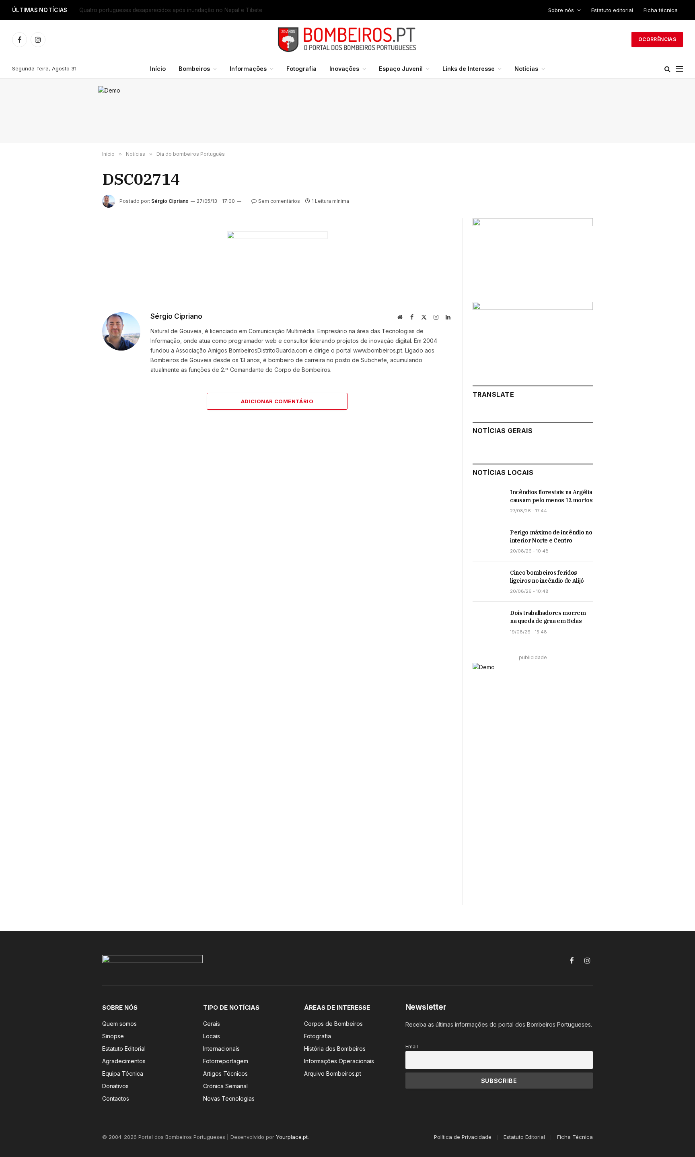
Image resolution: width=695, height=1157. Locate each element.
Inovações (344, 68)
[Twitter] (73, 275)
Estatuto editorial (612, 10)
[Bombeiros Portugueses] (347, 39)
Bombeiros (194, 68)
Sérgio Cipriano (170, 201)
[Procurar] (667, 69)
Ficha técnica (661, 10)
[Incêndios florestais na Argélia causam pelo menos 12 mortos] (488, 501)
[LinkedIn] (73, 293)
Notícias (526, 68)
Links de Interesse (468, 68)
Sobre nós (561, 10)
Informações (248, 68)
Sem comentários (279, 201)
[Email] (73, 330)
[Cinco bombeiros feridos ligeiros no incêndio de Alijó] (488, 581)
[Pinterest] (73, 312)
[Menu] (679, 69)
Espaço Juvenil (401, 68)
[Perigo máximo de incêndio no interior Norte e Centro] (488, 541)
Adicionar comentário (277, 401)
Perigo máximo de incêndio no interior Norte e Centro (551, 536)
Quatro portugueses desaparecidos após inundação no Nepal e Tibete (170, 10)
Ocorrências (657, 39)
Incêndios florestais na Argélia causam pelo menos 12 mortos (551, 496)
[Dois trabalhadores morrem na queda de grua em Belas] (488, 621)
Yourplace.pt (292, 1137)
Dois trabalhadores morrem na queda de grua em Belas (548, 617)
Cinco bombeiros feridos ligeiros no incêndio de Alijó (547, 576)
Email (411, 1047)
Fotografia (301, 68)
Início (158, 68)
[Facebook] (73, 256)
